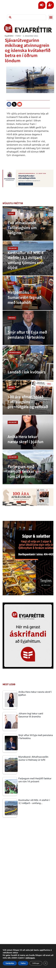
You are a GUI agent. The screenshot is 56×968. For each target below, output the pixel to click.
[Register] (50, 5)
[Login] (41, 5)
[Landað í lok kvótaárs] (28, 362)
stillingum (30, 958)
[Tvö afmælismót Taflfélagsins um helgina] (28, 223)
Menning (12, 318)
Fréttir (18, 35)
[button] (50, 17)
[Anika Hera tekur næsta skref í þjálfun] (28, 432)
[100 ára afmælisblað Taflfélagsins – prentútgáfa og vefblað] (28, 397)
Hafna (23, 963)
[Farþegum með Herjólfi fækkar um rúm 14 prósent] (28, 467)
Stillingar (35, 963)
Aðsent (11, 213)
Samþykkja (10, 963)
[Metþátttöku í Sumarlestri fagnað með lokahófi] (28, 293)
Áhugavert (13, 248)
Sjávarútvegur (14, 353)
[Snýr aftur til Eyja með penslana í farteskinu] (28, 328)
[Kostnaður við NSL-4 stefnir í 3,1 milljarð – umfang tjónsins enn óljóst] (28, 258)
